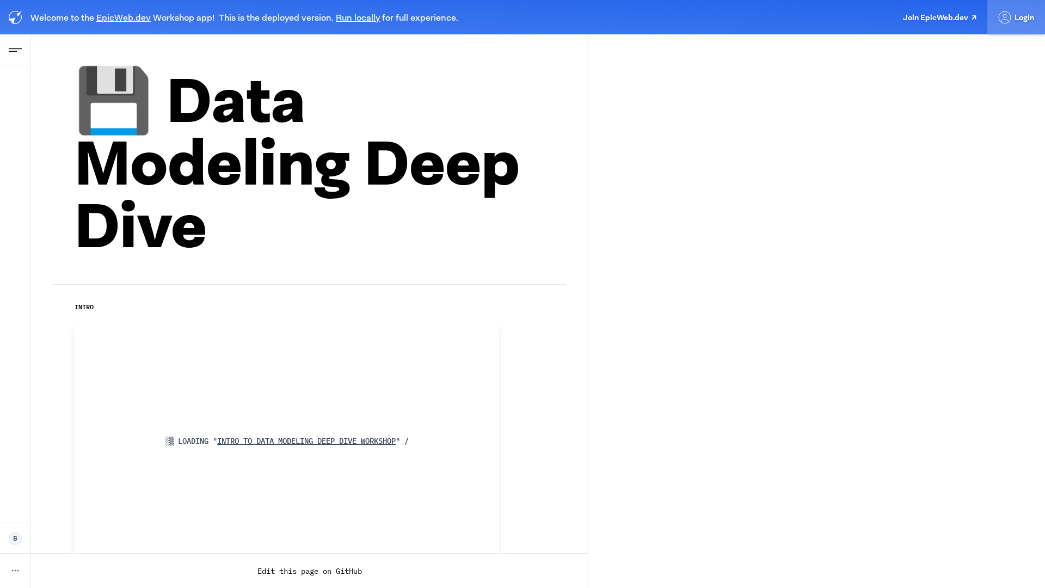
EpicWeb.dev (123, 17)
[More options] (15, 570)
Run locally (358, 17)
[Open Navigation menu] (15, 50)
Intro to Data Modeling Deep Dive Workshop (304, 441)
